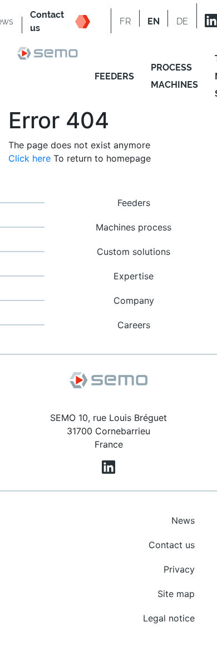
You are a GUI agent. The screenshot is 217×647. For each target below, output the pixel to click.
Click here (29, 158)
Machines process (133, 227)
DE (182, 21)
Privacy (179, 569)
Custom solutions (133, 251)
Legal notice (169, 618)
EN (153, 21)
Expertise (134, 276)
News (183, 520)
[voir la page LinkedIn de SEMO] (108, 467)
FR (125, 21)
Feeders (133, 202)
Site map (176, 593)
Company (134, 300)
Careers (133, 324)
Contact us (172, 544)
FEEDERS (114, 76)
